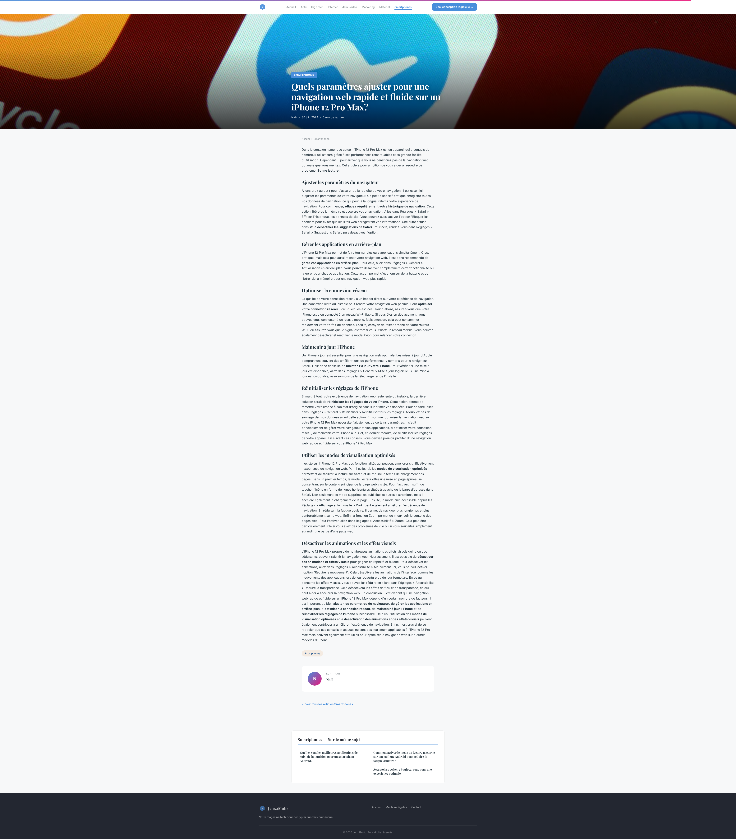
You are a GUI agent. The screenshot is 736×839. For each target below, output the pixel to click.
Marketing (368, 6)
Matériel (384, 6)
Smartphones (403, 6)
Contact (416, 807)
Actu (303, 6)
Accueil (291, 6)
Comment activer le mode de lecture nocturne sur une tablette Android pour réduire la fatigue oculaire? (404, 757)
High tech (317, 6)
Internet (333, 6)
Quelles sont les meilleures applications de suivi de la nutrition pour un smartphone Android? (329, 757)
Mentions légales (396, 807)
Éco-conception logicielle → (454, 6)
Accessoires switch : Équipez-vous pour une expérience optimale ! (402, 771)
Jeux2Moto (278, 808)
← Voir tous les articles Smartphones (327, 704)
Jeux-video (349, 6)
